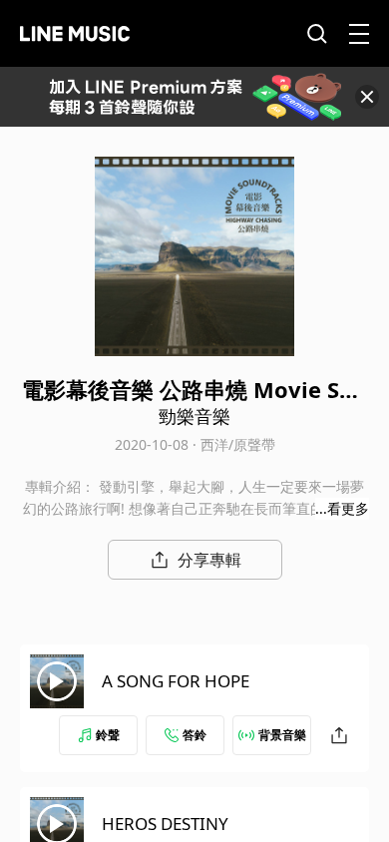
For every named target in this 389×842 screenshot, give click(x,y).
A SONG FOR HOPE (175, 680)
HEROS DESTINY (165, 823)
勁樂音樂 (194, 416)
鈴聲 (108, 734)
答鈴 (194, 734)
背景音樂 (282, 734)
